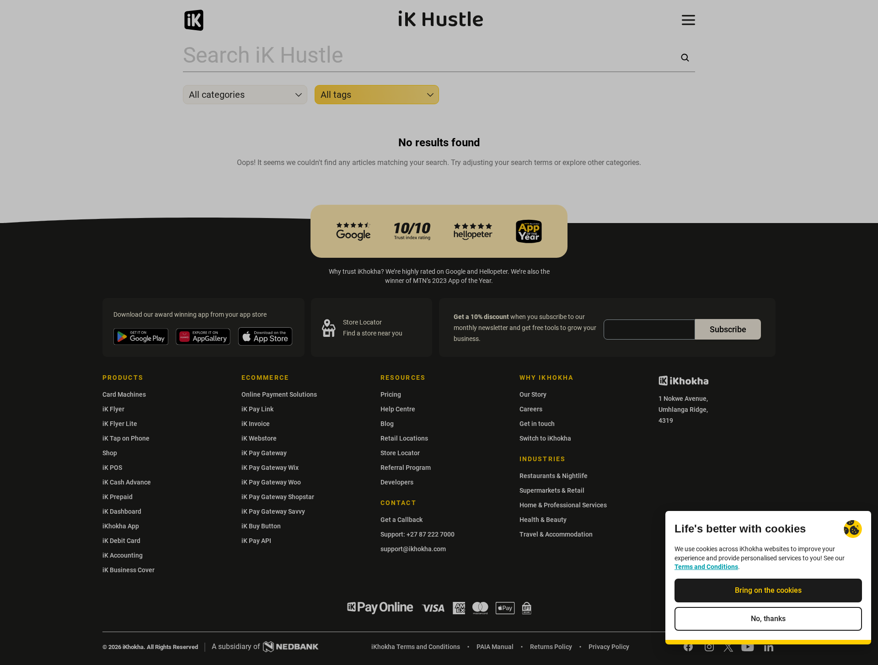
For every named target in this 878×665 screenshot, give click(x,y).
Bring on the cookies (768, 590)
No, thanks (768, 618)
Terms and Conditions (706, 566)
